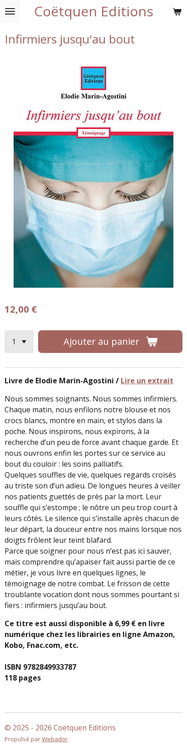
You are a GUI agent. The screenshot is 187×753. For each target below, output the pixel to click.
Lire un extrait (147, 381)
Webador (55, 739)
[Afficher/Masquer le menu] (10, 11)
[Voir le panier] (177, 11)
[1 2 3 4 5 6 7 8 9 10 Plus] (19, 341)
